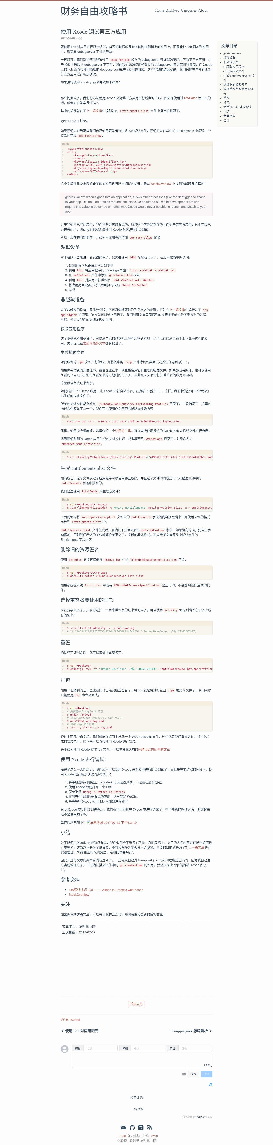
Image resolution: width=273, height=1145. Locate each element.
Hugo (123, 1135)
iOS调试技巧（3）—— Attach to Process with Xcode (106, 889)
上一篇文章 (94, 110)
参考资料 (229, 116)
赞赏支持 (136, 1004)
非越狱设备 (230, 62)
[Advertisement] (136, 964)
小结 (226, 111)
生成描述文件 (235, 71)
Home (159, 10)
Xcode (76, 1019)
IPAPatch (190, 98)
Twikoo (200, 1116)
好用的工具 (123, 430)
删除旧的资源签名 (235, 84)
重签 (226, 98)
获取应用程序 (235, 66)
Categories (188, 10)
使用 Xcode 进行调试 (237, 107)
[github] (132, 1128)
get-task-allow (232, 53)
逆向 (65, 1019)
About (202, 10)
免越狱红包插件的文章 (154, 749)
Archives (172, 10)
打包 (226, 102)
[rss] (150, 1128)
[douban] (141, 1128)
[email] (123, 1128)
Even (154, 1135)
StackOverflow (161, 183)
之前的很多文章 (94, 343)
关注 (226, 120)
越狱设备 (229, 57)
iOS (79, 38)
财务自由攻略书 (94, 12)
